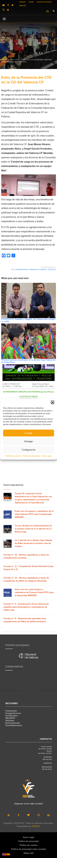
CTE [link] (12, 269)
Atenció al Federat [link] (44, 2)
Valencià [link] (22, 5)
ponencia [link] (43, 269)
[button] (52, 402)
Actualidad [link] (38, 60)
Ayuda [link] (31, 2)
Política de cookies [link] (13, 456)
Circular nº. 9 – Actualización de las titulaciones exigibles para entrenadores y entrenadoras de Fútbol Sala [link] (26, 607)
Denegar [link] (28, 441)
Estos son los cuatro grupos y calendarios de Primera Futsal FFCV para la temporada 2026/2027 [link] (34, 592)
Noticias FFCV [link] (21, 62)
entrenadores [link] (21, 269)
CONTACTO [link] (47, 763)
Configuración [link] (28, 449)
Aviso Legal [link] (47, 456)
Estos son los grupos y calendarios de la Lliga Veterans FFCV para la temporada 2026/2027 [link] (34, 514)
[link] (3, 5)
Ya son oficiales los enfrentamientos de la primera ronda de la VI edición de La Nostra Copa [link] (33, 529)
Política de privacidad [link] (31, 456)
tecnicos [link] (52, 269)
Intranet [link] (22, 2)
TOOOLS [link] (36, 826)
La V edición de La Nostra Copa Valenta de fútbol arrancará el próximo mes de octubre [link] (33, 543)
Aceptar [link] (28, 433)
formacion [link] (33, 269)
